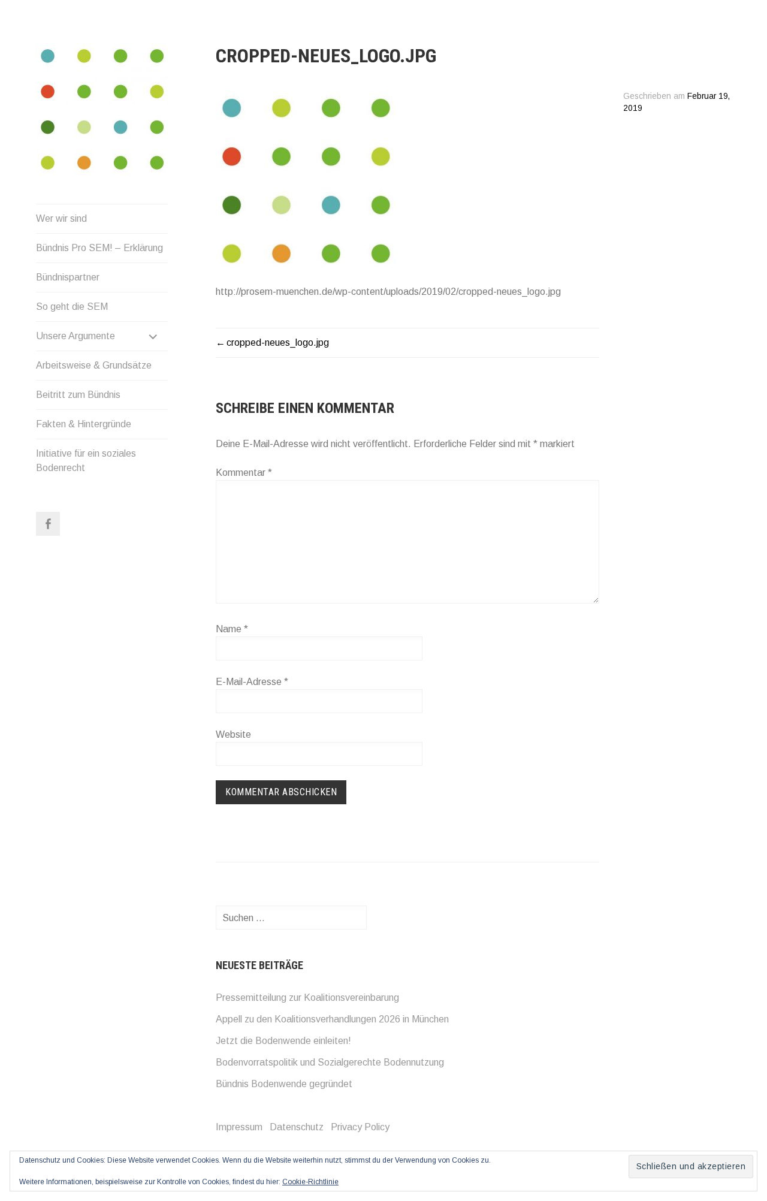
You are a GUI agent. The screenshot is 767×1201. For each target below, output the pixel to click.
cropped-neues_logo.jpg (278, 342)
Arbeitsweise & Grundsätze (94, 365)
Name (232, 629)
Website (233, 734)
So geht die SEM (72, 306)
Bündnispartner (67, 277)
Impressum (239, 1127)
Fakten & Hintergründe (83, 424)
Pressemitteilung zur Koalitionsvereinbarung (307, 997)
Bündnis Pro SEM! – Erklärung (99, 248)
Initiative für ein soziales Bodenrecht (86, 460)
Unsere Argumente (75, 336)
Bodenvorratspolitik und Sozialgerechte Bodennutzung (330, 1062)
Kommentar (244, 472)
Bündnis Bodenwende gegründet (284, 1084)
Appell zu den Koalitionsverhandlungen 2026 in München (332, 1019)
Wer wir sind (61, 218)
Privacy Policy (360, 1127)
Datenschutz (297, 1127)
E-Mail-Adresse (252, 682)
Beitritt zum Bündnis (78, 395)
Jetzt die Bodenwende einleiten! (283, 1041)
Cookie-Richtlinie (310, 1182)
